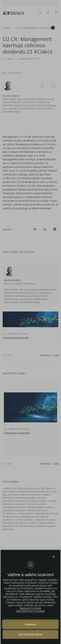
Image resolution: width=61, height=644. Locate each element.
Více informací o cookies (30, 611)
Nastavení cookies (30, 608)
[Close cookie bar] (53, 556)
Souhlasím (30, 624)
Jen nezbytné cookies (30, 634)
